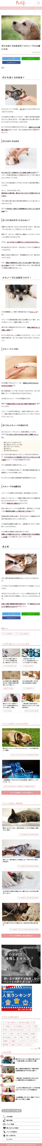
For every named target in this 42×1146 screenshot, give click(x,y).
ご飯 (17, 1034)
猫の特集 (5, 1045)
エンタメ (28, 1026)
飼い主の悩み (7, 1037)
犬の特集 (25, 1034)
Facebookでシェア (11, 62)
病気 (35, 1026)
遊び (34, 1037)
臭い (15, 1037)
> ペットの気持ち (12, 8)
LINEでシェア (30, 58)
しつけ (29, 1030)
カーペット (33, 1041)
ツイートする (11, 58)
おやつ (5, 1034)
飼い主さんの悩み (24, 1023)
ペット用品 (6, 1026)
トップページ (4, 8)
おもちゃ (20, 1045)
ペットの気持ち (7, 634)
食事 (11, 1034)
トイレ (36, 1030)
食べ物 (5, 1030)
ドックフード (23, 1041)
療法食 (33, 1034)
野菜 (13, 1045)
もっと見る (34, 1049)
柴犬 (28, 1037)
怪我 (21, 1037)
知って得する (24, 634)
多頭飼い (5, 1041)
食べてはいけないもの (17, 1030)
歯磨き (14, 1041)
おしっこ (29, 1045)
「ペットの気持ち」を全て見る (21, 793)
